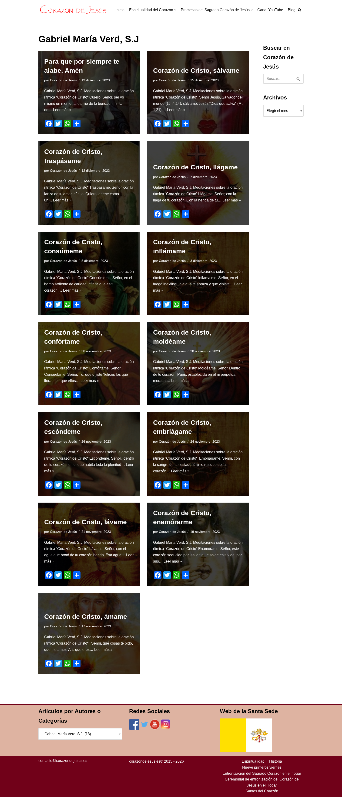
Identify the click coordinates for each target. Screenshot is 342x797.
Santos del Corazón (261, 791)
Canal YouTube (270, 10)
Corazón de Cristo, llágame (195, 167)
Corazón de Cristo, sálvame (196, 70)
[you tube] (155, 728)
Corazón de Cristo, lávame (85, 522)
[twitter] (144, 728)
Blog (291, 10)
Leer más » (62, 110)
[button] (299, 10)
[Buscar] (298, 79)
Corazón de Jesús (63, 80)
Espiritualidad (253, 761)
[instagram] (165, 728)
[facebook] (134, 728)
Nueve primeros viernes (262, 767)
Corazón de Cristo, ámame (85, 616)
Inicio (120, 10)
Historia (275, 761)
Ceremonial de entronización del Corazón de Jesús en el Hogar (262, 782)
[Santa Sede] (246, 751)
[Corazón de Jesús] (73, 10)
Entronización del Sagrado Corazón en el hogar (261, 773)
